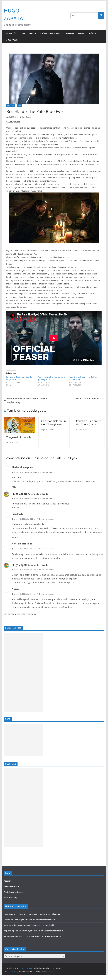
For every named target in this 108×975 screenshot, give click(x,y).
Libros (81, 33)
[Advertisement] (23, 672)
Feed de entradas (11, 886)
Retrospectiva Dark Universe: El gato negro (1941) (51, 378)
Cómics (32, 33)
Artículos (10, 105)
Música (92, 33)
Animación (11, 33)
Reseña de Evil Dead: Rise (88, 398)
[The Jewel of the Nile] (19, 418)
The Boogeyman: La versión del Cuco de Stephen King (27, 400)
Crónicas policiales (50, 33)
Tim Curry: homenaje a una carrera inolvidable (39, 914)
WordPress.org (10, 897)
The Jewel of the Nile (18, 437)
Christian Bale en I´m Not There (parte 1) (88, 422)
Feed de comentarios (13, 892)
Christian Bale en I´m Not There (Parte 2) (54, 422)
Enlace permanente (47, 472)
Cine (23, 33)
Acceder (7, 881)
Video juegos (12, 40)
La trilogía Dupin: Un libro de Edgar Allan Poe (19, 378)
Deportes (69, 33)
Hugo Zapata (26, 117)
